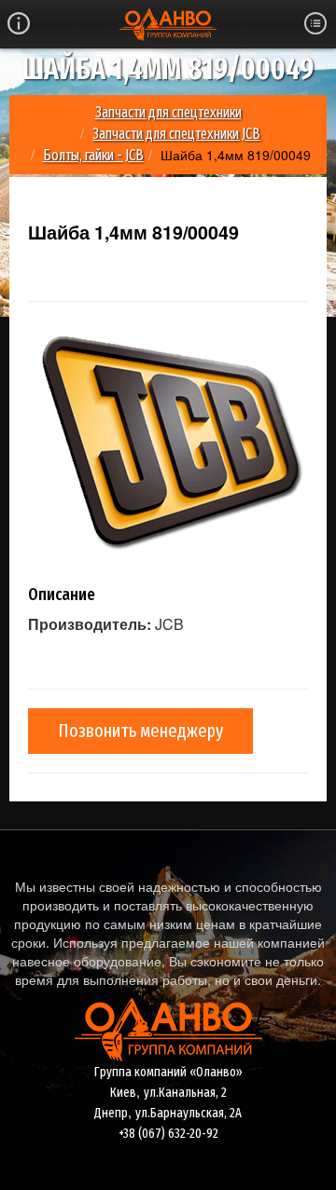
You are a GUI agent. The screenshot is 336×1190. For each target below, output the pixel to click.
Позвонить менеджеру (140, 730)
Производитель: (89, 624)
